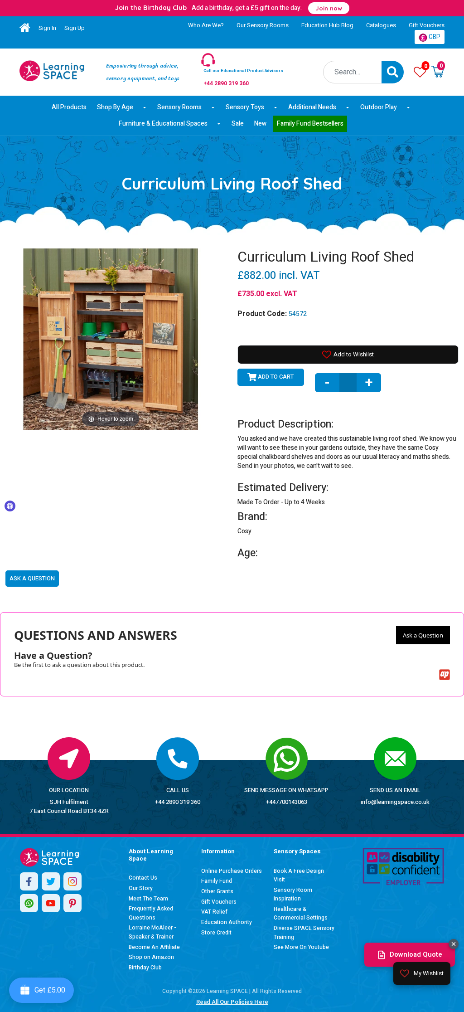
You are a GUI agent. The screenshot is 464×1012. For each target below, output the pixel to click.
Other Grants (217, 891)
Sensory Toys (245, 107)
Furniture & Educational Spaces (163, 123)
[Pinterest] (72, 903)
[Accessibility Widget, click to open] (10, 506)
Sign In (47, 28)
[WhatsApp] (29, 903)
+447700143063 (286, 802)
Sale (238, 123)
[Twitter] (51, 881)
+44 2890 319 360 (177, 802)
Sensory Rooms (179, 107)
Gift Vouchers (427, 25)
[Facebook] (29, 881)
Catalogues (381, 25)
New (260, 123)
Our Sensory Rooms (263, 25)
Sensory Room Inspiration (293, 894)
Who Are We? (206, 25)
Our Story (141, 888)
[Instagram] (72, 881)
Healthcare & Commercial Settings (301, 913)
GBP (433, 37)
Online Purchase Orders (231, 871)
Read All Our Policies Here (232, 1001)
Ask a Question (423, 635)
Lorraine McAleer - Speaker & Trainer (152, 932)
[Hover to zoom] (110, 338)
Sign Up (74, 28)
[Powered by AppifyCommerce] (444, 674)
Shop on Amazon (151, 957)
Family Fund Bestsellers (310, 123)
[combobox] (353, 72)
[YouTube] (51, 903)
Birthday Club (145, 967)
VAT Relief (214, 912)
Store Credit (216, 933)
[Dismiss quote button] (454, 944)
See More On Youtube (301, 947)
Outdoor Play (378, 107)
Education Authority (226, 922)
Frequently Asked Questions (151, 913)
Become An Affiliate (154, 947)
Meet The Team (148, 899)
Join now (328, 8)
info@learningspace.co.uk (395, 802)
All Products (69, 107)
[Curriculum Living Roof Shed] (51, 70)
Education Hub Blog (327, 25)
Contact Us (143, 878)
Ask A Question (32, 578)
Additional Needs (312, 107)
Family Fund (216, 881)
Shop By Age (115, 107)
